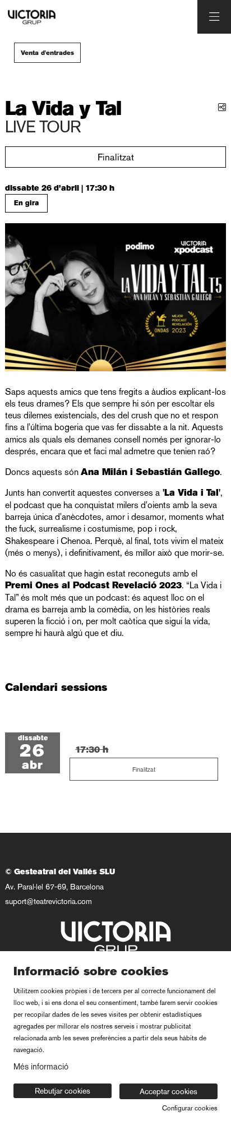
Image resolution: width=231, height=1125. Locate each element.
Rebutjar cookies (62, 1090)
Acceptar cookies (168, 1091)
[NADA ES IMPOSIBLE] (30, 17)
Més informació (40, 1066)
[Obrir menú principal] (214, 17)
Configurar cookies (190, 1108)
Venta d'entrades (47, 53)
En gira (26, 203)
